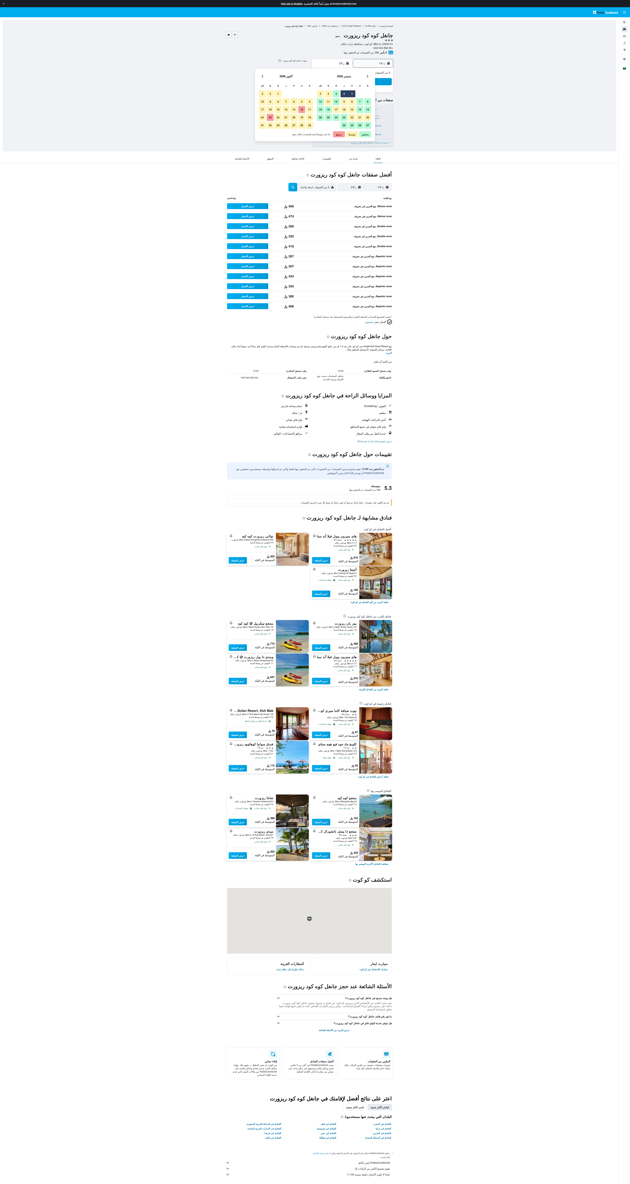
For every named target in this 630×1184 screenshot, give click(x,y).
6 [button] (367, 101)
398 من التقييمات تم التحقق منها (361, 52)
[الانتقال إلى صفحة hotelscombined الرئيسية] (605, 12)
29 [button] (351, 125)
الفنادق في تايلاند (273, 1137)
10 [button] (336, 101)
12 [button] (320, 101)
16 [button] (344, 109)
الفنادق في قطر (328, 1123)
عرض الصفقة (321, 560)
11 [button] (328, 101)
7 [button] (360, 101)
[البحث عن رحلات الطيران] (624, 22)
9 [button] (344, 101)
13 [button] (367, 109)
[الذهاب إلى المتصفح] (624, 50)
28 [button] (359, 125)
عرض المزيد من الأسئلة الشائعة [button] (334, 1030)
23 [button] (344, 117)
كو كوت (314, 25)
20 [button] (367, 117)
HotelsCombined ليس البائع (374, 1162)
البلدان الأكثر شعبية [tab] (380, 1107)
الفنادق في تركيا (383, 1128)
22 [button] (351, 117)
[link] (369, 602)
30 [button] (344, 125)
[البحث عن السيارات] (624, 36)
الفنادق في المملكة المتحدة (378, 1137)
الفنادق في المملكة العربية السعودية (264, 1123)
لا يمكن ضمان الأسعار (322, 1153)
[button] (3, 3)
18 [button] (328, 109)
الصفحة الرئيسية (386, 25)
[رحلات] (624, 59)
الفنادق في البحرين (382, 1133)
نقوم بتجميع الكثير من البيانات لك (372, 1168)
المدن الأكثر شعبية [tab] (355, 1107)
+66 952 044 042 (383, 48)
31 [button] (262, 125)
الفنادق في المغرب (382, 1123)
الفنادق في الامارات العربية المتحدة (264, 1128)
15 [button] (351, 109)
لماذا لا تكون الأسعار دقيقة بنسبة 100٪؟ (368, 1174)
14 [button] (359, 109)
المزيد (389, 352)
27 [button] (367, 125)
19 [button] (320, 109)
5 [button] (320, 94)
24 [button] (336, 117)
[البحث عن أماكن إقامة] (624, 29)
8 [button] (352, 101)
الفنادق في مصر (328, 1133)
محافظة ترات (332, 25)
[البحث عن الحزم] (624, 43)
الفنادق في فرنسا (272, 1133)
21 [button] (359, 117)
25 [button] (328, 117)
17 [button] (336, 109)
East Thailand (354, 25)
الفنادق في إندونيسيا (326, 1128)
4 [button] (328, 94)
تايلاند (373, 25)
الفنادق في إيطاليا (327, 1137)
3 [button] (336, 94)
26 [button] (320, 117)
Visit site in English (292, 3)
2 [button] (344, 94)
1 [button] (352, 94)
